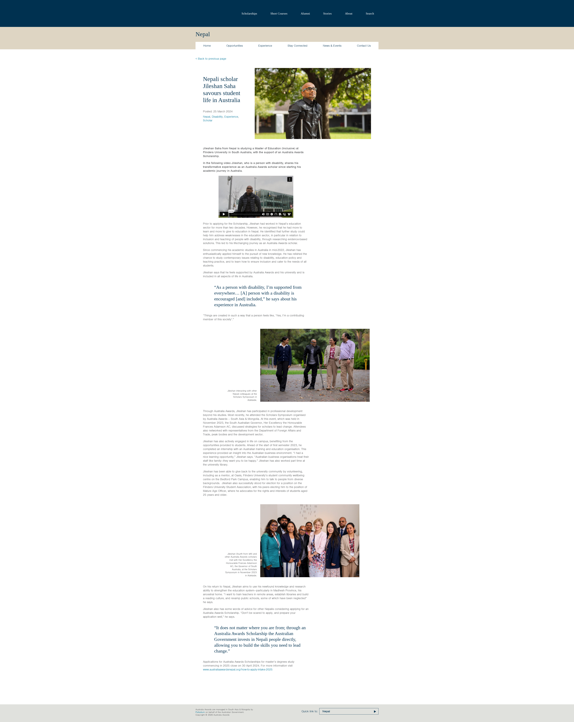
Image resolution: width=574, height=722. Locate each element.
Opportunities (234, 46)
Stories (327, 13)
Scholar (207, 120)
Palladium (200, 712)
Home (207, 46)
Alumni (305, 13)
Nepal (206, 117)
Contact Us (364, 46)
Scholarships (249, 13)
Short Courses (278, 13)
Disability (217, 117)
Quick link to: (309, 711)
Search (370, 13)
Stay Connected (297, 46)
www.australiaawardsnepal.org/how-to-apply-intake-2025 (238, 669)
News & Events (332, 46)
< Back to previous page (211, 59)
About (348, 13)
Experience (265, 46)
